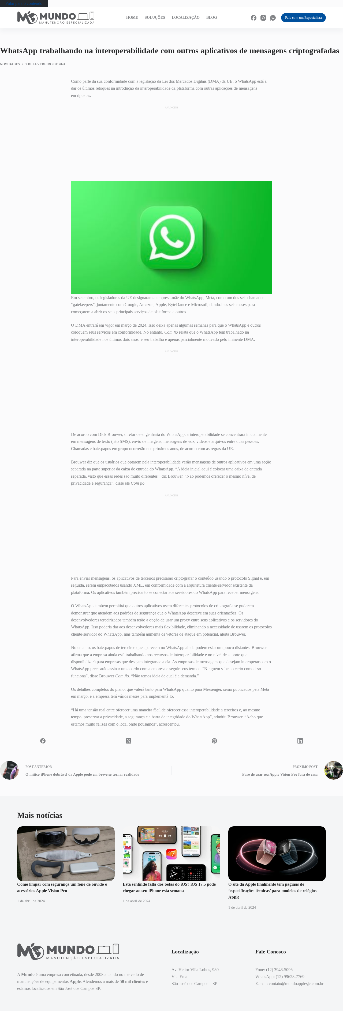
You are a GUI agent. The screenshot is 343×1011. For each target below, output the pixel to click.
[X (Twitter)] (129, 741)
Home (132, 18)
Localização (186, 18)
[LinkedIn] (300, 741)
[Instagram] (263, 18)
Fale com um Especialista (303, 18)
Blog (211, 18)
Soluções (155, 18)
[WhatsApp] (273, 18)
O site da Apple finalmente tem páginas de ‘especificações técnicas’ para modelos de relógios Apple (272, 890)
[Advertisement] (171, 143)
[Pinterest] (214, 741)
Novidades (10, 64)
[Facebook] (253, 18)
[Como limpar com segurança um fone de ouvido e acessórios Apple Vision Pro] (66, 853)
